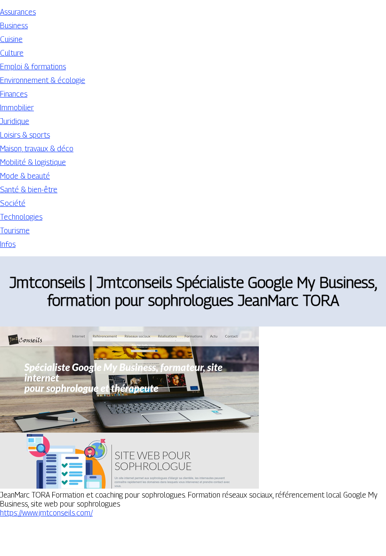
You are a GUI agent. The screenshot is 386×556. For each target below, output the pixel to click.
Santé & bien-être (28, 189)
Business (14, 25)
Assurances (18, 12)
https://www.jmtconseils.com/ (46, 512)
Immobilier (17, 107)
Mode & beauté (25, 176)
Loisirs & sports (25, 135)
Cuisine (11, 39)
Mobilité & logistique (33, 162)
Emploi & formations (33, 66)
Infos (8, 244)
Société (12, 203)
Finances (13, 94)
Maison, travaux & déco (36, 148)
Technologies (21, 217)
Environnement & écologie (42, 80)
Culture (12, 53)
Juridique (14, 121)
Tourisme (15, 230)
